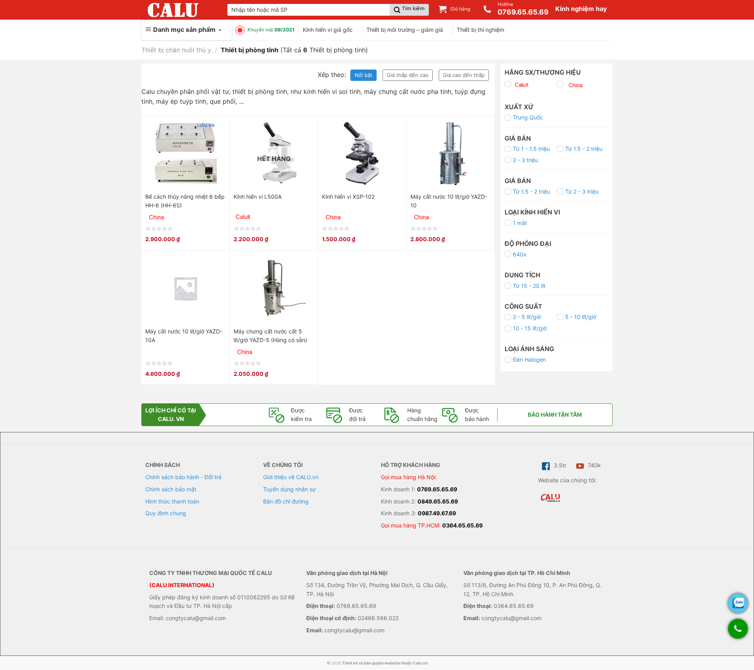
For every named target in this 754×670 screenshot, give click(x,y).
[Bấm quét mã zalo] (738, 603)
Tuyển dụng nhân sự (289, 489)
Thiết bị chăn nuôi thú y (176, 50)
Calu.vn (420, 663)
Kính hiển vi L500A (258, 196)
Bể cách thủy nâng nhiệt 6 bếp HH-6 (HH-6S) (185, 201)
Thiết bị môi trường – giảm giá (404, 29)
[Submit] (409, 10)
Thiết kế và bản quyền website (371, 663)
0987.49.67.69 (437, 513)
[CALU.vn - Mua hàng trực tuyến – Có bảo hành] (173, 10)
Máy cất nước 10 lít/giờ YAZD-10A (183, 335)
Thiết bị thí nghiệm (480, 29)
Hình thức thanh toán (172, 501)
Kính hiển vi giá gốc (328, 29)
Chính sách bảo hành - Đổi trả (183, 477)
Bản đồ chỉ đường (286, 501)
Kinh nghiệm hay (581, 9)
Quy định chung (165, 513)
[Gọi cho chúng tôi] (738, 632)
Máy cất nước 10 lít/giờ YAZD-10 (448, 201)
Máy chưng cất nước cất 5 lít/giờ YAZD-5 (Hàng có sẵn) (270, 335)
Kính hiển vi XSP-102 (348, 196)
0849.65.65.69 (437, 501)
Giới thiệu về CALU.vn (290, 477)
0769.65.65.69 (437, 489)
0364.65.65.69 (462, 525)
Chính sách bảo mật (170, 489)
